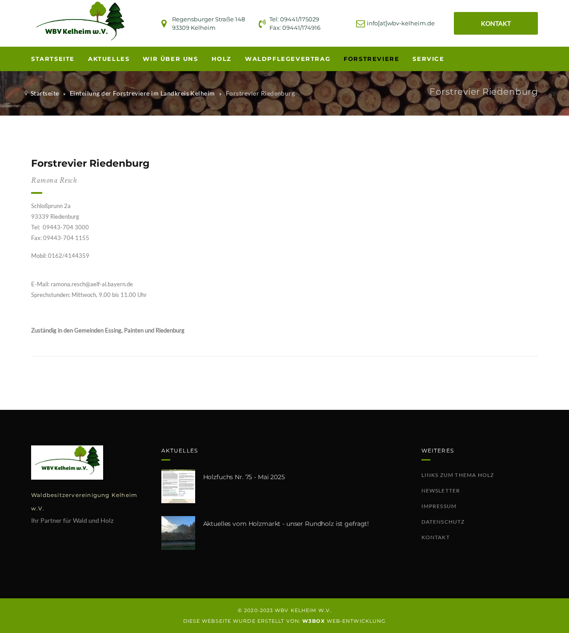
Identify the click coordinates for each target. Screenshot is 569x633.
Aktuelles (108, 58)
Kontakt (435, 537)
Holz (222, 58)
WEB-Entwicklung (344, 621)
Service (428, 58)
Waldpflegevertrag (287, 58)
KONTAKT (496, 23)
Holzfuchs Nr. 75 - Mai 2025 (244, 477)
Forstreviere (371, 58)
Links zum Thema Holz (457, 475)
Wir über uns (170, 58)
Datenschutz (443, 521)
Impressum (439, 506)
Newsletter (441, 490)
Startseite (53, 58)
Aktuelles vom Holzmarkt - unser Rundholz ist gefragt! (286, 524)
